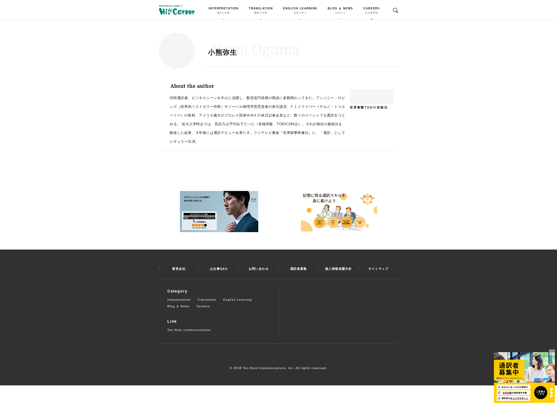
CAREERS (371, 10)
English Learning (237, 299)
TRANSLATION (261, 10)
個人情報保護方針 (338, 268)
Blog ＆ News (178, 306)
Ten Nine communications (189, 330)
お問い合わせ (259, 268)
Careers (203, 306)
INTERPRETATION (223, 10)
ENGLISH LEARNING (300, 10)
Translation (206, 299)
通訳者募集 (298, 268)
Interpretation (179, 299)
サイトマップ (378, 268)
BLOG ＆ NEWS (340, 10)
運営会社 (179, 268)
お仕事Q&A (219, 268)
